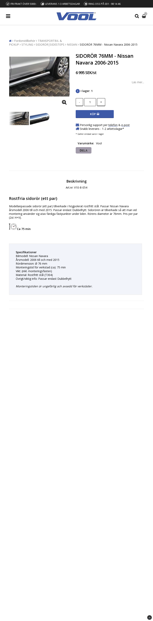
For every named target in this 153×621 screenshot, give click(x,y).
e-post (125, 125)
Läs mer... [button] (138, 82)
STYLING (27, 44)
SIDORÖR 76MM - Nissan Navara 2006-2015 (108, 44)
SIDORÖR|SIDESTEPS (50, 44)
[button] (144, 16)
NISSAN (72, 44)
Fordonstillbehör (24, 41)
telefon (113, 125)
